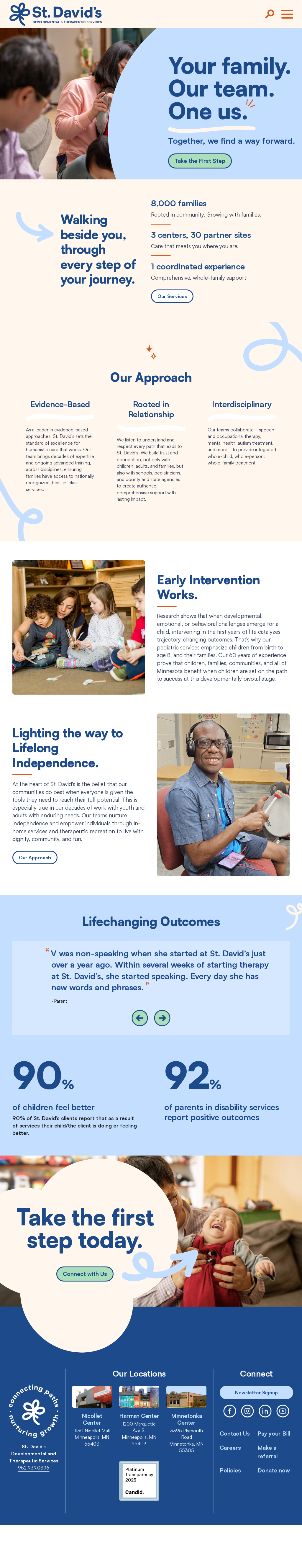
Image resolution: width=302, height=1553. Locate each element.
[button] (140, 1018)
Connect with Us (85, 1273)
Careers (230, 1447)
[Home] (55, 14)
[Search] (269, 14)
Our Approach (35, 857)
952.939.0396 (33, 1468)
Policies (230, 1470)
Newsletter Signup (256, 1392)
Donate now (273, 1470)
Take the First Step (200, 160)
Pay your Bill (273, 1433)
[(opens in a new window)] (229, 1411)
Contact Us (235, 1433)
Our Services (172, 296)
